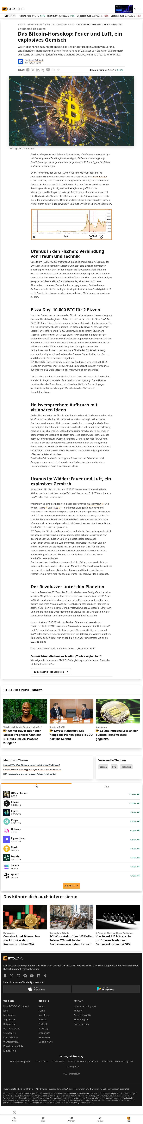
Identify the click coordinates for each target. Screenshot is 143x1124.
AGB (65, 1073)
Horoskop (126, 767)
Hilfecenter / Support (85, 1006)
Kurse (42, 1010)
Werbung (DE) (81, 1019)
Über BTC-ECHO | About (16, 1006)
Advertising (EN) (82, 1015)
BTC (114, 767)
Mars (42, 507)
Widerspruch (73, 1066)
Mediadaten (9, 1015)
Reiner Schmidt (35, 60)
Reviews (43, 1019)
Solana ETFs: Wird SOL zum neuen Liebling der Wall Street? (31, 765)
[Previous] (3, 1110)
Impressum (9, 1019)
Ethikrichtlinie (10, 1037)
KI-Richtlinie (9, 1050)
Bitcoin (72, 24)
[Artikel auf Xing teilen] (43, 70)
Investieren (44, 1015)
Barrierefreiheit (11, 1028)
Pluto (55, 507)
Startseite (21, 24)
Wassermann (94, 503)
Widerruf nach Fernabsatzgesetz (117, 1061)
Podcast (43, 1024)
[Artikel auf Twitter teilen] (33, 70)
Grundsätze (9, 1032)
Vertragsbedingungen (20, 1061)
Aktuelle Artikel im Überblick (39, 24)
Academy (43, 1028)
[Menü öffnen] (139, 9)
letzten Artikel (100, 176)
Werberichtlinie (11, 1041)
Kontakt (78, 1010)
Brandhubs (44, 1032)
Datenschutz (10, 1024)
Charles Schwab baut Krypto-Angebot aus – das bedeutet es (32, 769)
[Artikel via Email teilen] (53, 70)
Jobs (5, 1010)
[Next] (9, 1110)
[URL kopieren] (58, 70)
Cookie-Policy (58, 1061)
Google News (46, 1041)
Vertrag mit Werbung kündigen (83, 1061)
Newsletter (44, 1037)
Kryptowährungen (60, 24)
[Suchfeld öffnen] (135, 9)
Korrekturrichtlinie (13, 1046)
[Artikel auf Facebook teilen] (28, 70)
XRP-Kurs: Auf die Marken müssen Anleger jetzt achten (29, 774)
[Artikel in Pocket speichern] (48, 70)
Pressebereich (81, 1024)
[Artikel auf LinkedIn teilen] (38, 70)
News (41, 1006)
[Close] (14, 1112)
